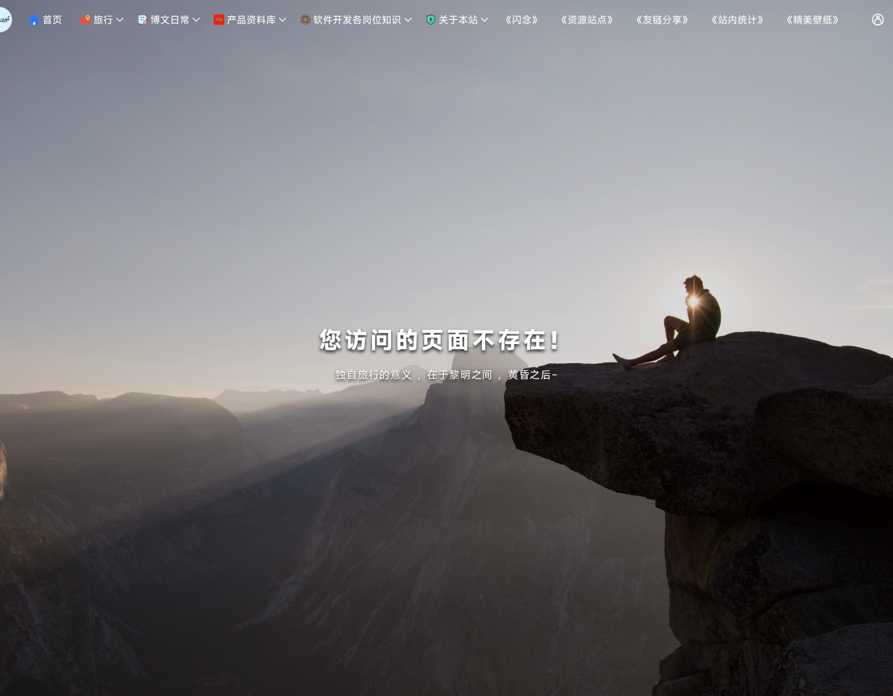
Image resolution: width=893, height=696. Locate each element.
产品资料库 (250, 19)
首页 (51, 19)
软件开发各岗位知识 (356, 19)
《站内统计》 (737, 19)
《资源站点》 (587, 19)
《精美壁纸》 (812, 19)
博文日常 (169, 19)
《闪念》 (521, 19)
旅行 (102, 19)
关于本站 (457, 19)
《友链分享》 (662, 19)
